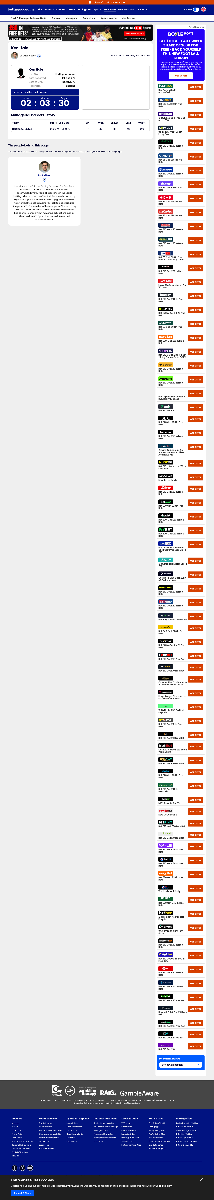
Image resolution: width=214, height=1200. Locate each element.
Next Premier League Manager (106, 1127)
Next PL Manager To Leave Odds (28, 18)
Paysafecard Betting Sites (159, 1141)
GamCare (136, 1100)
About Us (15, 1123)
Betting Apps (154, 1127)
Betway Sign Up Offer (184, 1145)
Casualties (89, 18)
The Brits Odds (127, 1141)
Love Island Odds (128, 1130)
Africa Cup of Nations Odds (50, 1130)
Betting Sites (85, 9)
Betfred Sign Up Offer (184, 1137)
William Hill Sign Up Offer (186, 1130)
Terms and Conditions (21, 1148)
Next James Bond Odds (131, 1145)
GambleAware (148, 1100)
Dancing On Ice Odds (130, 1137)
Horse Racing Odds (75, 1134)
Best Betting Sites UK (157, 1123)
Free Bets (61, 9)
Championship (45, 1127)
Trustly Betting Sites (157, 1130)
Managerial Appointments (105, 1137)
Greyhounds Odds (74, 1127)
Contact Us (16, 1130)
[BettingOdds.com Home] (21, 9)
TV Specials (126, 1123)
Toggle (196, 10)
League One (44, 1141)
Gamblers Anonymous (164, 1100)
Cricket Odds (72, 1130)
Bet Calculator (126, 9)
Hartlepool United (65, 74)
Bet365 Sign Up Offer (184, 1127)
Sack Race (110, 9)
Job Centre (128, 18)
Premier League (45, 1123)
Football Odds (72, 1123)
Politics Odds (126, 1127)
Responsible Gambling (21, 1145)
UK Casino (142, 9)
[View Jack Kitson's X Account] (39, 55)
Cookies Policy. (163, 1186)
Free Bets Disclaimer (20, 1152)
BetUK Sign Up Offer (184, 1134)
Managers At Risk (101, 1130)
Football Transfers (46, 1148)
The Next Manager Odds (104, 1123)
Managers (71, 18)
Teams (56, 18)
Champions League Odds (50, 1134)
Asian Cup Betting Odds (49, 1137)
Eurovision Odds (128, 1134)
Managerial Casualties (103, 1134)
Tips (40, 9)
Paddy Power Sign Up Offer (187, 1123)
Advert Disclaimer (197, 27)
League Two (44, 1145)
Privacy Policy (17, 1134)
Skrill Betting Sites (156, 1145)
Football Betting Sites (157, 1148)
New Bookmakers (156, 1137)
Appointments (108, 18)
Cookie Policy (17, 1137)
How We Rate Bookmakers (22, 1141)
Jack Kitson (29, 55)
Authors (15, 1127)
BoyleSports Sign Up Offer (186, 1141)
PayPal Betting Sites (157, 1134)
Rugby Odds (72, 1141)
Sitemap (15, 1156)
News (72, 9)
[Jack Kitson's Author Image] (44, 167)
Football (49, 9)
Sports (98, 9)
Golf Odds (71, 1137)
